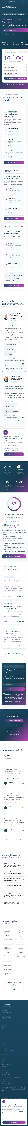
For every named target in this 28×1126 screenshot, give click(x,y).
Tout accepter (14, 1122)
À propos (4, 1056)
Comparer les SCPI (13, 162)
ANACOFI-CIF (22, 361)
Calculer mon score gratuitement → (16, 78)
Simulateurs (4, 1046)
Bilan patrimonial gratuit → (14, 725)
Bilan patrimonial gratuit (7, 1050)
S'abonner (13, 688)
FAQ (3, 1062)
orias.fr (14, 984)
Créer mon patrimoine (7, 1045)
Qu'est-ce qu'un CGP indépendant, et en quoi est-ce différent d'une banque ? (12, 865)
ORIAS (23, 363)
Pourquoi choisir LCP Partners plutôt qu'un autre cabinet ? (11, 903)
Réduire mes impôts (6, 1041)
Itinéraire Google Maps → (8, 1079)
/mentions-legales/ (9, 702)
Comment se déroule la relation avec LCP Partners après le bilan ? (12, 887)
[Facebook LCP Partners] (6, 1017)
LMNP (3, 1029)
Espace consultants (6, 1064)
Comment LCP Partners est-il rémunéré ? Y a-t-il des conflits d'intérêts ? (12, 895)
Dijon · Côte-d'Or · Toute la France (9, 1014)
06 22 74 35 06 (22, 2)
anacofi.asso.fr (14, 987)
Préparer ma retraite (6, 1043)
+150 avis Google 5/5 (12, 2)
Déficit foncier (5, 1031)
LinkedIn (14, 320)
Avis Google (4, 1066)
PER (3, 1027)
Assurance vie (5, 1025)
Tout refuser (14, 1119)
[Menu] (25, 7)
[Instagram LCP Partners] (9, 1017)
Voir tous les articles (13, 653)
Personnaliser (14, 1116)
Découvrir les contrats (13, 218)
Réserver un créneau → (15, 720)
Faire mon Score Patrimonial (13, 556)
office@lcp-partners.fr (7, 1012)
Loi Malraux (4, 1033)
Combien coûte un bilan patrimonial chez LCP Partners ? (12, 872)
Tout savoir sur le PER (13, 285)
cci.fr (14, 989)
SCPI (3, 1023)
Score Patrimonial (6, 1048)
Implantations (5, 1058)
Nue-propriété (5, 1035)
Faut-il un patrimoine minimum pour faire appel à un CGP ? (12, 879)
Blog (3, 1060)
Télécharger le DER (15, 454)
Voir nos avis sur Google (15, 839)
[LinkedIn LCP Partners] (3, 1017)
